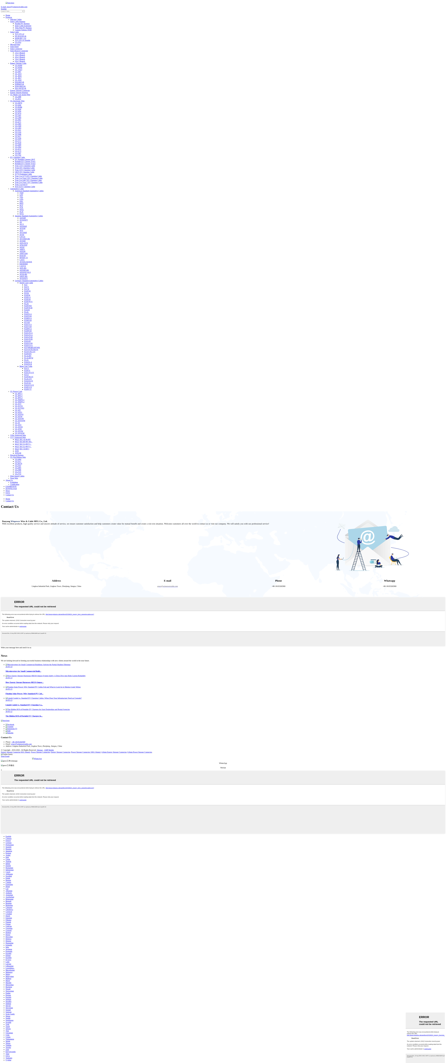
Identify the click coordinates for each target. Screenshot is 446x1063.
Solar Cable (14, 32)
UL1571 (18, 141)
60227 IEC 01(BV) (22, 449)
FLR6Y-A (28, 318)
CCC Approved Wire (18, 437)
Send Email (5, 756)
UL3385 (18, 124)
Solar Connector (16, 49)
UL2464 (18, 459)
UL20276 (18, 464)
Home (8, 15)
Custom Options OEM (23, 30)
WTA (22, 214)
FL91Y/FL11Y (29, 352)
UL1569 (18, 126)
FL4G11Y (28, 379)
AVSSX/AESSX (26, 262)
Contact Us (10, 495)
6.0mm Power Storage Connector (139, 752)
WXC (22, 210)
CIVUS (22, 237)
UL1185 (18, 116)
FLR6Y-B (28, 320)
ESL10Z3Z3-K (20, 88)
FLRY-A (27, 297)
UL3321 (18, 130)
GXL (21, 199)
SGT (21, 205)
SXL (21, 201)
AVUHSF (23, 233)
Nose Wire (14, 478)
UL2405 (18, 468)
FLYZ (26, 375)
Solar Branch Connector (19, 51)
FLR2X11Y (28, 381)
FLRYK (27, 295)
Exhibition (14, 482)
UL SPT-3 (18, 398)
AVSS (22, 235)
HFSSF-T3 (24, 258)
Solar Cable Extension (23, 26)
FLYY (26, 287)
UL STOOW (20, 433)
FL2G (26, 360)
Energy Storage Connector (20, 90)
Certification (14, 484)
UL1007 (18, 72)
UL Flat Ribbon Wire (18, 457)
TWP (21, 193)
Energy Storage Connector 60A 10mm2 (15, 752)
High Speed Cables (17, 476)
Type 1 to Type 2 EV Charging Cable (29, 178)
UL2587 (18, 153)
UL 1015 (18, 74)
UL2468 (18, 97)
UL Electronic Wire (17, 101)
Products (9, 17)
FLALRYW (28, 358)
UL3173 (18, 151)
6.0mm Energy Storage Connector (114, 752)
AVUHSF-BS (25, 239)
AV (21, 222)
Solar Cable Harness (17, 22)
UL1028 (18, 109)
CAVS (22, 260)
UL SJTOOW (20, 421)
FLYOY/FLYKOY (31, 350)
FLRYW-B (28, 308)
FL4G (26, 312)
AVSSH (23, 241)
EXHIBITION (11, 486)
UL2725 (18, 472)
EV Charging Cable (17, 157)
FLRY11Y (28, 387)
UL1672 (18, 149)
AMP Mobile (49, 750)
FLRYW (27, 291)
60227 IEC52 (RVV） (23, 447)
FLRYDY (28, 354)
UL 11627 (18, 70)
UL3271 (18, 122)
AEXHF (23, 218)
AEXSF (23, 251)
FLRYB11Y (28, 377)
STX (21, 208)
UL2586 (18, 470)
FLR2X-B (28, 364)
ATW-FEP (23, 245)
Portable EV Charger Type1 (25, 162)
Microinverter (15, 45)
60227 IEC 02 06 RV (23, 439)
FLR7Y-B (28, 327)
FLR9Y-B (28, 331)
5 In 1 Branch (20, 59)
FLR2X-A (28, 362)
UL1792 (18, 155)
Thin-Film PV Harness (23, 28)
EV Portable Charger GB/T (25, 159)
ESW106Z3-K (20, 86)
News (8, 491)
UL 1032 (18, 80)
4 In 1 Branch (20, 57)
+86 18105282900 (18, 742)
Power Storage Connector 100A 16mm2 (86, 752)
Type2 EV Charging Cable (25, 168)
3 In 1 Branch (20, 55)
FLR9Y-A (28, 329)
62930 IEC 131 (20, 38)
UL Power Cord (16, 391)
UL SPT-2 (18, 396)
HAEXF (23, 256)
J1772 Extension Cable (23, 174)
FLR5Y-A (28, 314)
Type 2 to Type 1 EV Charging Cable (29, 182)
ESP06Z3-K (19, 84)
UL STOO (19, 427)
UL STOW (19, 431)
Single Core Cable (26, 283)
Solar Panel (14, 47)
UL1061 (18, 120)
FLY (26, 285)
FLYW (26, 289)
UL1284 (18, 118)
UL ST (17, 423)
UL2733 (18, 474)
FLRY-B (27, 299)
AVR (17, 451)
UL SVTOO (19, 408)
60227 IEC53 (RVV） (23, 444)
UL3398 (18, 134)
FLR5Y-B (28, 316)
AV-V (22, 224)
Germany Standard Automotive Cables (29, 281)
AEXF (22, 247)
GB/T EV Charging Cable (24, 172)
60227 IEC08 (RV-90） (24, 442)
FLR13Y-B (28, 339)
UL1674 (18, 113)
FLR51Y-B (28, 343)
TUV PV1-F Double (22, 40)
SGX (21, 212)
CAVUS (23, 266)
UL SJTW (18, 416)
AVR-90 (18, 453)
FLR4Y (27, 310)
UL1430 (18, 139)
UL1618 (18, 143)
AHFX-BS (24, 253)
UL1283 (18, 128)
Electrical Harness (16, 455)
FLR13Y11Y (29, 373)
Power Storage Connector (40, 752)
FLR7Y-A (28, 325)
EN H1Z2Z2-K (20, 36)
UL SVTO (19, 406)
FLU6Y (27, 322)
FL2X (26, 304)
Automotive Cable (17, 189)
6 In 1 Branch (20, 61)
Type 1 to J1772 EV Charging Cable (28, 176)
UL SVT (18, 404)
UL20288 (18, 107)
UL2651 (18, 99)
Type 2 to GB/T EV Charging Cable (28, 180)
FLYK (26, 293)
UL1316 (18, 132)
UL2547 (18, 466)
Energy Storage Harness (19, 93)
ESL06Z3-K (19, 82)
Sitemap (40, 750)
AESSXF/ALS (25, 272)
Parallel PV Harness (22, 24)
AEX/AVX (24, 243)
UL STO (18, 425)
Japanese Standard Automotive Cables (29, 216)
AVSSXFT (24, 220)
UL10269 (18, 65)
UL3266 (18, 105)
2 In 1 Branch (20, 53)
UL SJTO (18, 412)
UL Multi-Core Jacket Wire (20, 95)
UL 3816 (18, 76)
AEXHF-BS (24, 270)
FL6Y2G (27, 383)
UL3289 (18, 145)
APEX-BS (23, 276)
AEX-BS (23, 268)
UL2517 (18, 461)
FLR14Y (27, 341)
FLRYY (27, 371)
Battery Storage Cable (18, 63)
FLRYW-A (28, 302)
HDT (21, 203)
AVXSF (23, 228)
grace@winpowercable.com (21, 744)
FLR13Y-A (28, 333)
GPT (21, 195)
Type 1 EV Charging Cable (25, 166)
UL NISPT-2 (19, 402)
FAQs (8, 493)
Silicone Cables (16, 19)
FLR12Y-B (28, 337)
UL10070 (18, 103)
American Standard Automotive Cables (29, 191)
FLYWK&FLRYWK (32, 348)
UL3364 (18, 147)
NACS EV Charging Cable (25, 187)
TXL (21, 197)
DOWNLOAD (11, 489)
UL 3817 (18, 78)
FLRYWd (28, 306)
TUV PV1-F (19, 34)
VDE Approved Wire (18, 435)
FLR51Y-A (28, 345)
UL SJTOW (19, 419)
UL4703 (18, 42)
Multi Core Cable (26, 366)
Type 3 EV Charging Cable (25, 170)
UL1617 (18, 136)
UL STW (18, 429)
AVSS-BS (23, 274)
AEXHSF (23, 226)
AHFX (22, 249)
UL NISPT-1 (19, 400)
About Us (9, 480)
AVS (21, 231)
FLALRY (27, 356)
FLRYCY (28, 389)
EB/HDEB (24, 264)
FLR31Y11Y (29, 385)
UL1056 (18, 111)
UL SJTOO (19, 414)
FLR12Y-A (28, 335)
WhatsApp (38, 759)
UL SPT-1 (18, 394)
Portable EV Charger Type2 (25, 164)
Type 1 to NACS (21, 185)
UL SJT (18, 410)
